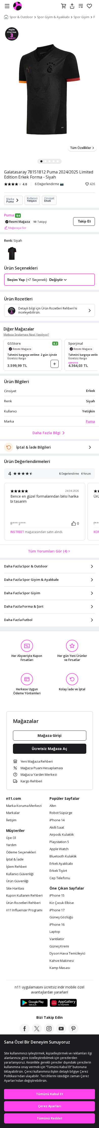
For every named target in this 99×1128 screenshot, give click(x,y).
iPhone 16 (57, 925)
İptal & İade (15, 859)
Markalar (13, 813)
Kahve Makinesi (62, 961)
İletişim (11, 820)
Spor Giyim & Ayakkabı (53, 17)
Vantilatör (57, 939)
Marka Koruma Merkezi (24, 806)
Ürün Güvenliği (17, 881)
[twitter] (37, 1032)
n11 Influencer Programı (24, 910)
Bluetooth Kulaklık (63, 856)
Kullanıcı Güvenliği (20, 874)
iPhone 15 (57, 896)
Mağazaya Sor (17, 228)
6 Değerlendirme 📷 (49, 184)
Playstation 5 (59, 842)
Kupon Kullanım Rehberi (24, 896)
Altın (53, 806)
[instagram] (49, 1032)
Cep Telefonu (60, 878)
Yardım (11, 845)
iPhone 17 (57, 910)
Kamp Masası (60, 968)
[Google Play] (34, 1003)
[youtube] (61, 1032)
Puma (9, 215)
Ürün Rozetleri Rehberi (23, 903)
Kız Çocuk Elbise (62, 903)
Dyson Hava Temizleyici (67, 954)
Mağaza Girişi (49, 735)
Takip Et (84, 221)
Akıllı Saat (57, 828)
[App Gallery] (63, 1003)
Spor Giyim (81, 17)
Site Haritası (15, 889)
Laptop (55, 932)
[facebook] (25, 1032)
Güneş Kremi (59, 946)
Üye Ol (11, 838)
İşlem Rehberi (16, 867)
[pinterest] (73, 1032)
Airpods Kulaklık (62, 835)
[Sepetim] (63, 6)
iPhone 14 (57, 820)
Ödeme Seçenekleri (21, 852)
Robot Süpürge (61, 813)
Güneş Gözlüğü (61, 917)
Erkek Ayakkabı (61, 864)
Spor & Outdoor (21, 17)
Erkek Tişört (58, 871)
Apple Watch (59, 849)
